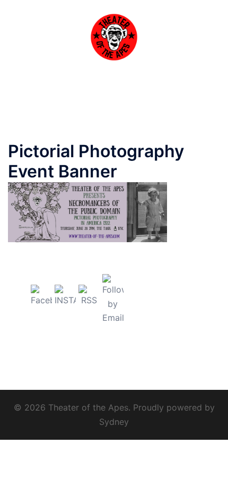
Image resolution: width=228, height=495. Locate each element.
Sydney (114, 421)
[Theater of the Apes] (114, 36)
